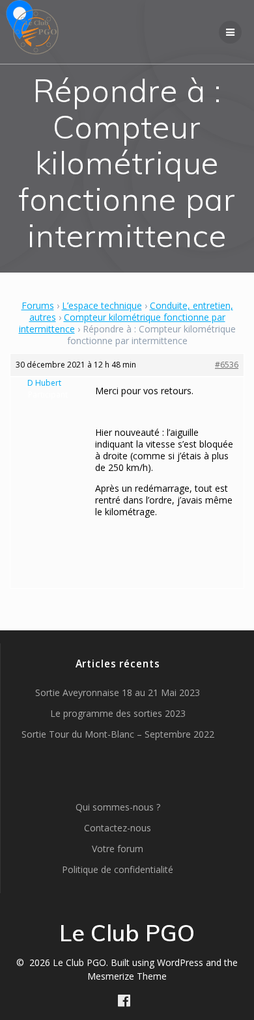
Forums (37, 305)
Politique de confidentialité (117, 869)
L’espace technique (102, 305)
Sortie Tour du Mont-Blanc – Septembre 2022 (117, 734)
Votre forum (117, 848)
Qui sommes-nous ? (118, 807)
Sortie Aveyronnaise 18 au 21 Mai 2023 (117, 692)
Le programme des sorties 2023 (118, 713)
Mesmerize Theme (127, 976)
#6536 (226, 364)
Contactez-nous (117, 828)
